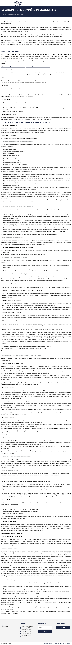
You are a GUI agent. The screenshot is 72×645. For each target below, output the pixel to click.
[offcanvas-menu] (38, 2)
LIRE (64, 627)
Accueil (2, 14)
